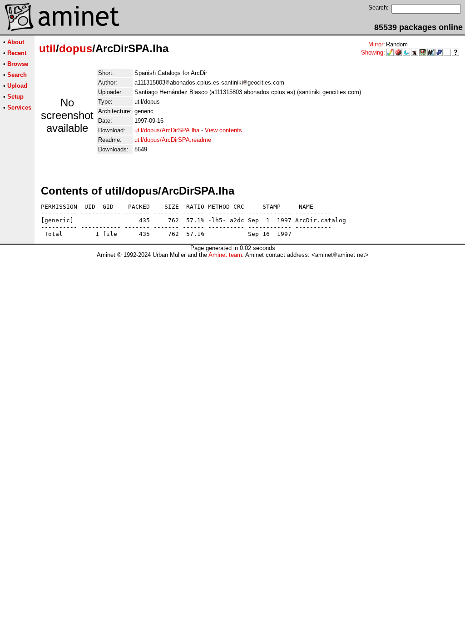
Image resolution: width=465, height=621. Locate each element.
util (47, 48)
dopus (75, 48)
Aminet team (225, 254)
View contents (223, 130)
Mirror (375, 44)
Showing (372, 52)
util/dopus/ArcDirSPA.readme (172, 139)
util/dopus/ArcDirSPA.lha (166, 130)
